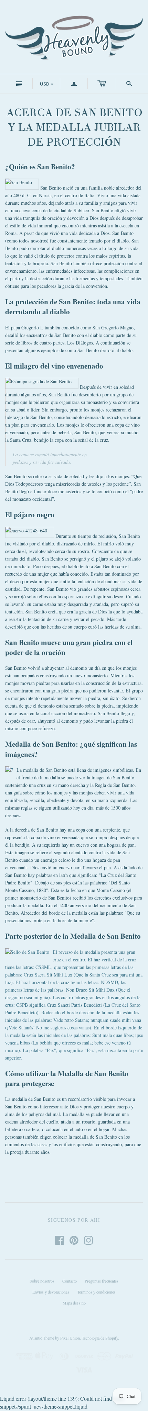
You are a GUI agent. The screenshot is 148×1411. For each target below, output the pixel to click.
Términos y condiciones (96, 1292)
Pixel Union (70, 1338)
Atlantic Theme (41, 1338)
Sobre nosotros (42, 1281)
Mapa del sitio (74, 1303)
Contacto (69, 1281)
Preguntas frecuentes (101, 1281)
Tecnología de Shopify (100, 1338)
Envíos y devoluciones (50, 1292)
